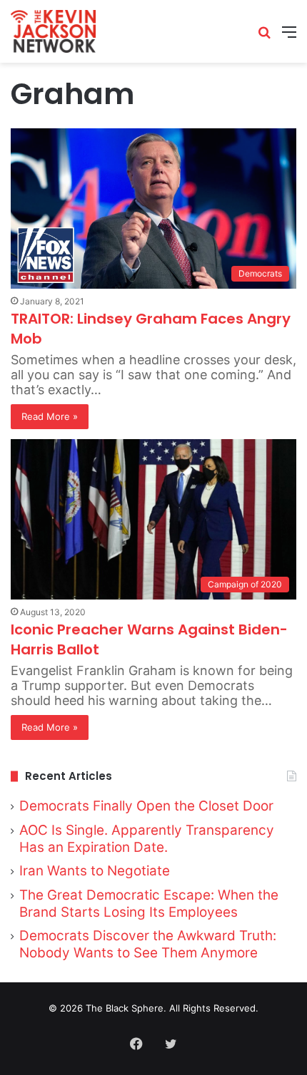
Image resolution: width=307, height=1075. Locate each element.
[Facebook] (136, 1044)
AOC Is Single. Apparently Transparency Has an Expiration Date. (146, 838)
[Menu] (289, 37)
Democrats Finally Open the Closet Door (146, 806)
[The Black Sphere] (53, 31)
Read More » (49, 416)
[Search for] (264, 37)
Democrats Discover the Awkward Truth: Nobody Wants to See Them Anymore (147, 944)
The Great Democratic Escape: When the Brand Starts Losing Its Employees (148, 903)
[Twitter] (171, 1044)
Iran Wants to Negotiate (94, 871)
